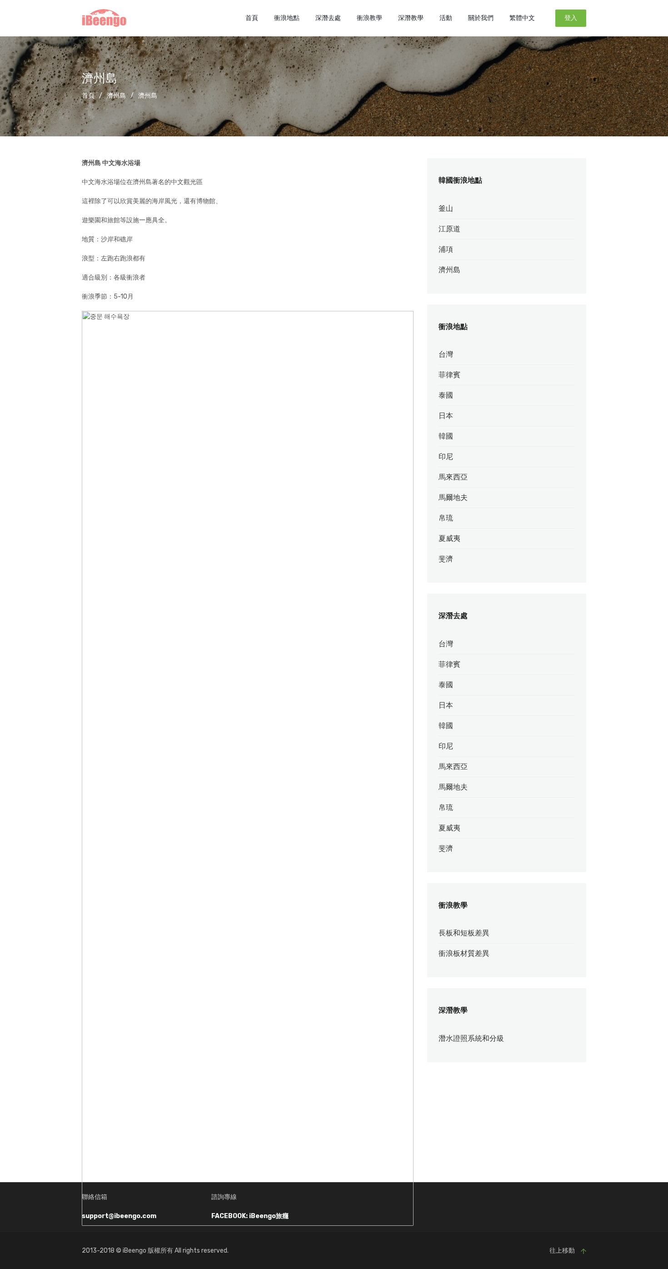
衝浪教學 (369, 18)
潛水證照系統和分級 (471, 1038)
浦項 (446, 249)
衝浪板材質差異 (464, 953)
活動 (445, 18)
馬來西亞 (453, 477)
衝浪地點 (286, 18)
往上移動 (562, 1250)
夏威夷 (449, 538)
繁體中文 (522, 18)
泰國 (446, 395)
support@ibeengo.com (119, 1216)
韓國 (446, 436)
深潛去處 (328, 18)
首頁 (251, 18)
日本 (446, 415)
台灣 (446, 354)
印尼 (446, 456)
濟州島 (116, 96)
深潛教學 (411, 18)
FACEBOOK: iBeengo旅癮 (250, 1216)
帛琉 (446, 518)
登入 (570, 18)
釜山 (446, 208)
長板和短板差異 (464, 933)
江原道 (449, 229)
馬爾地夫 (453, 497)
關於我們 (481, 18)
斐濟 (446, 559)
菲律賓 (449, 374)
